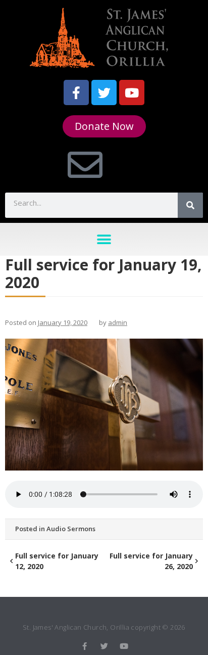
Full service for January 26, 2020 (151, 561)
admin (117, 322)
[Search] (190, 205)
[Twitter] (104, 92)
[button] (104, 239)
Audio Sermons (70, 528)
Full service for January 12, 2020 (56, 561)
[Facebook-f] (76, 92)
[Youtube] (131, 92)
